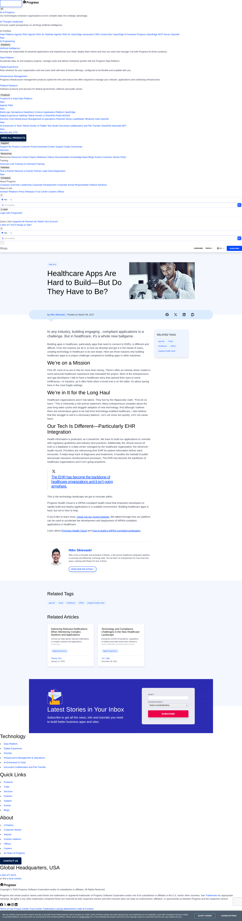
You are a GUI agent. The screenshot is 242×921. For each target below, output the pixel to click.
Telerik (31, 115)
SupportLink (18, 221)
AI (2, 9)
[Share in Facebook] (167, 315)
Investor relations (12, 839)
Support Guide (62, 146)
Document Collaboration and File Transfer (25, 767)
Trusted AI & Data (9, 98)
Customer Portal (28, 146)
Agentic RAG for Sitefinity (41, 34)
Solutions (5, 44)
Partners (5, 167)
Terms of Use (6, 909)
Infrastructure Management (13, 76)
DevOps (4, 119)
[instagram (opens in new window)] (13, 905)
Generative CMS (91, 34)
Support (5, 143)
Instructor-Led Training (11, 164)
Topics (208, 248)
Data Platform (7, 34)
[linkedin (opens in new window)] (16, 905)
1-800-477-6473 (8, 225)
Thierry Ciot (56, 658)
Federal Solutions (9, 85)
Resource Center (20, 157)
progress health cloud (166, 351)
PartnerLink (31, 221)
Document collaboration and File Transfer (80, 125)
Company (5, 178)
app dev (161, 341)
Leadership (26, 185)
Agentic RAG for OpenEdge (68, 34)
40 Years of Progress (14, 853)
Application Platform (54, 112)
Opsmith (89, 36)
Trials (6, 787)
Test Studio (52, 125)
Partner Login (41, 171)
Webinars (42, 157)
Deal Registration (33, 173)
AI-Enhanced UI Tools (11, 125)
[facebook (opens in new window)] (2, 905)
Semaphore (17, 112)
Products (5, 95)
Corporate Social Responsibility (72, 185)
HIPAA (173, 346)
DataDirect (28, 112)
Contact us (10, 861)
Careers (52, 191)
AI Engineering (7, 41)
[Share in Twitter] (175, 315)
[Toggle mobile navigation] (2, 243)
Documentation (62, 157)
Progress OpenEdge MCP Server (153, 34)
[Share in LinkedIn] (184, 315)
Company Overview (10, 185)
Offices (60, 191)
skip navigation (11, 3)
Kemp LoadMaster (75, 119)
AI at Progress (7, 12)
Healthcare (162, 346)
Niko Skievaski (57, 314)
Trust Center (41, 191)
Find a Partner (7, 171)
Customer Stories (111, 157)
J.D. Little (105, 658)
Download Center (46, 146)
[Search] (1, 195)
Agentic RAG (20, 34)
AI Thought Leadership (11, 21)
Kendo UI (40, 115)
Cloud (170, 341)
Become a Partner (24, 171)
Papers (32, 157)
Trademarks (211, 895)
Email (150, 695)
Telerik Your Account (47, 221)
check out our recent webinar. (93, 517)
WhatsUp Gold (92, 119)
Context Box (106, 34)
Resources (6, 153)
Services (4, 150)
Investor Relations (9, 191)
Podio (59, 115)
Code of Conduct (84, 909)
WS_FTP (13, 132)
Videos (50, 157)
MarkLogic (5, 112)
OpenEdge (70, 112)
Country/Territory (155, 702)
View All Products (13, 138)
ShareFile (50, 115)
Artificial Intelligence (10, 48)
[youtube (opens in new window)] (9, 905)
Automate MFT (63, 127)
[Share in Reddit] (192, 315)
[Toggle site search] (1, 228)
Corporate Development (44, 185)
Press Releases (27, 191)
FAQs (123, 157)
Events (98, 157)
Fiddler (43, 125)
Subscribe (234, 248)
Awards (7, 834)
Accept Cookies (205, 916)
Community (76, 146)
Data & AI (52, 264)
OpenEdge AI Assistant (124, 34)
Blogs (91, 157)
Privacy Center (21, 909)
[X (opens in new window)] (5, 905)
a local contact (14, 878)
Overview (198, 248)
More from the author (82, 569)
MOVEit (66, 115)
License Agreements (65, 909)
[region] (121, 916)
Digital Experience (9, 67)
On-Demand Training (33, 164)
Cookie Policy (84, 917)
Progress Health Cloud (74, 530)
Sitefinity (23, 115)
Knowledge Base (79, 157)
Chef (11, 119)
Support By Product (10, 146)
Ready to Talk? (24, 225)
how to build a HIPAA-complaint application (116, 530)
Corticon (39, 112)
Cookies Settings (228, 916)
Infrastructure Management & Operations (34, 119)
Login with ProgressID (11, 213)
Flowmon (60, 119)
